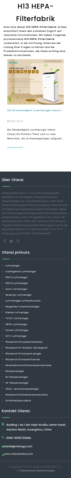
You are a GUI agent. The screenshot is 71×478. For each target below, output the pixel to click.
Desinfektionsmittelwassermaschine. (28, 365)
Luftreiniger (12, 265)
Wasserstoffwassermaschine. (24, 342)
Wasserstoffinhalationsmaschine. (26, 394)
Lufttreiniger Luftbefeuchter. (23, 300)
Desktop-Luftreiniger (18, 295)
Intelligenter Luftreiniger (20, 271)
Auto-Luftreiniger (16, 289)
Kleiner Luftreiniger (17, 312)
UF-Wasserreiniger (17, 383)
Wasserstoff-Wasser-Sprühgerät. (26, 347)
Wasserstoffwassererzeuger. (23, 353)
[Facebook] (5, 241)
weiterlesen (13, 147)
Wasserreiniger (14, 371)
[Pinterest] (18, 241)
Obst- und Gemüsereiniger (22, 389)
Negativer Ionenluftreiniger (22, 306)
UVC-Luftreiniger (16, 336)
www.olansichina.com (18, 454)
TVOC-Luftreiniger (17, 318)
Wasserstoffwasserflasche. (22, 359)
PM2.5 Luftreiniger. (17, 283)
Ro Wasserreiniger (16, 377)
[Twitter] (11, 241)
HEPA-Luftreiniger (16, 324)
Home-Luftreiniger (17, 330)
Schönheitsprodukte (18, 400)
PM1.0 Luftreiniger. (16, 277)
